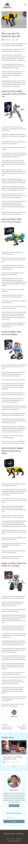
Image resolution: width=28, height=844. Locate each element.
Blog (12, 839)
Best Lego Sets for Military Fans (21, 726)
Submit (14, 821)
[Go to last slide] (3, 752)
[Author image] (2, 40)
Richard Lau (7, 40)
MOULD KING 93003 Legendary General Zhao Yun (14, 94)
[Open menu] (25, 4)
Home (7, 839)
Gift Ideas (4, 31)
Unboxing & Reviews (14, 841)
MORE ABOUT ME (14, 805)
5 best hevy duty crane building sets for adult (7, 726)
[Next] (24, 752)
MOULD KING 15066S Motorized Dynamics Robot (12, 451)
